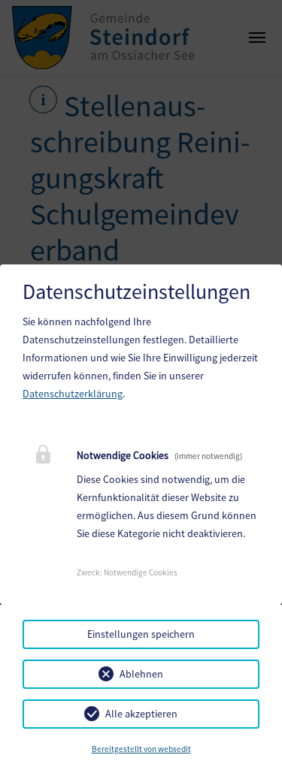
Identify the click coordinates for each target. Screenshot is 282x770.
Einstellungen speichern (141, 634)
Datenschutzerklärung (73, 393)
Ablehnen (141, 674)
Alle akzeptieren (141, 713)
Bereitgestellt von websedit (141, 749)
